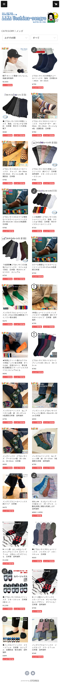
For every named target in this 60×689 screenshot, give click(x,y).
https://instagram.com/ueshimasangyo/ (27, 673)
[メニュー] (4, 4)
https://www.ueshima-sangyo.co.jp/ (33, 673)
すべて (36, 37)
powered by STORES (30, 681)
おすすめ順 (10, 37)
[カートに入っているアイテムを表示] (56, 4)
